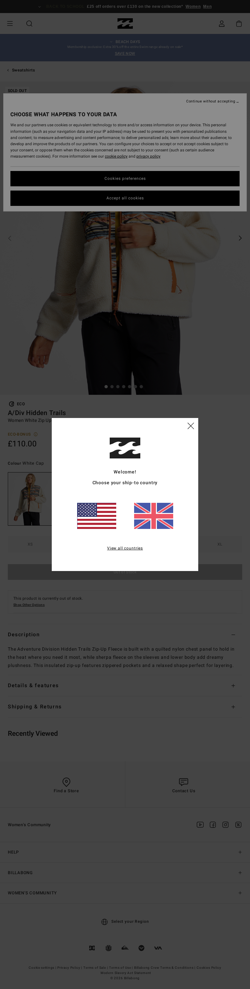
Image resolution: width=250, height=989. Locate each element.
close (191, 425)
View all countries (125, 548)
